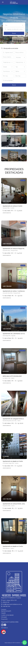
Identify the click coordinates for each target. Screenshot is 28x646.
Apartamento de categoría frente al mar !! (15, 418)
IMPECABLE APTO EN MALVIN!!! (12, 376)
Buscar (14, 33)
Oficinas (3, 617)
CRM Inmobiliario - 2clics (17, 642)
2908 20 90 (6, 602)
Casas (2, 613)
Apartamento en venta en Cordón (12, 206)
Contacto (3, 609)
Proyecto (3, 619)
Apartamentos (5, 611)
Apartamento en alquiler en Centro (13, 461)
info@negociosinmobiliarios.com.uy (12, 604)
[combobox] (14, 25)
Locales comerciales (6, 615)
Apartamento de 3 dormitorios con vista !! (15, 333)
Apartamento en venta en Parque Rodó (14, 248)
